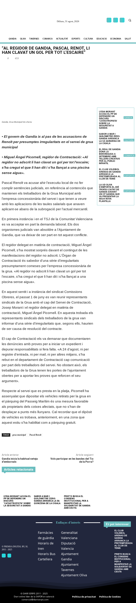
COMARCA (129, 155)
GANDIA (128, 117)
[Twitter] (9, 556)
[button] (129, 20)
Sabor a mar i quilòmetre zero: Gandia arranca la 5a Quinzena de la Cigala (47, 500)
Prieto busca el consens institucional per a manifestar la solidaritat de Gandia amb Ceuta (77, 502)
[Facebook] (109, 20)
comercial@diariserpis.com (35, 599)
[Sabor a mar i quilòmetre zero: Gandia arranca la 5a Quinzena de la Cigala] (47, 485)
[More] (51, 66)
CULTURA (129, 140)
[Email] (43, 66)
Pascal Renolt (35, 435)
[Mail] (115, 20)
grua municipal (19, 435)
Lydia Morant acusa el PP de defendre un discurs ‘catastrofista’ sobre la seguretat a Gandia (108, 119)
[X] (122, 20)
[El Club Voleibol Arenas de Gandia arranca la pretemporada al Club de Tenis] (128, 172)
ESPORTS (129, 175)
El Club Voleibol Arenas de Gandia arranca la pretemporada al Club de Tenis (110, 174)
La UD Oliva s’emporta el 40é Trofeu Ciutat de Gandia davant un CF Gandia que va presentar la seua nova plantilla (109, 192)
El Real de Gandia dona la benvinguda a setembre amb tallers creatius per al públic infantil (110, 156)
